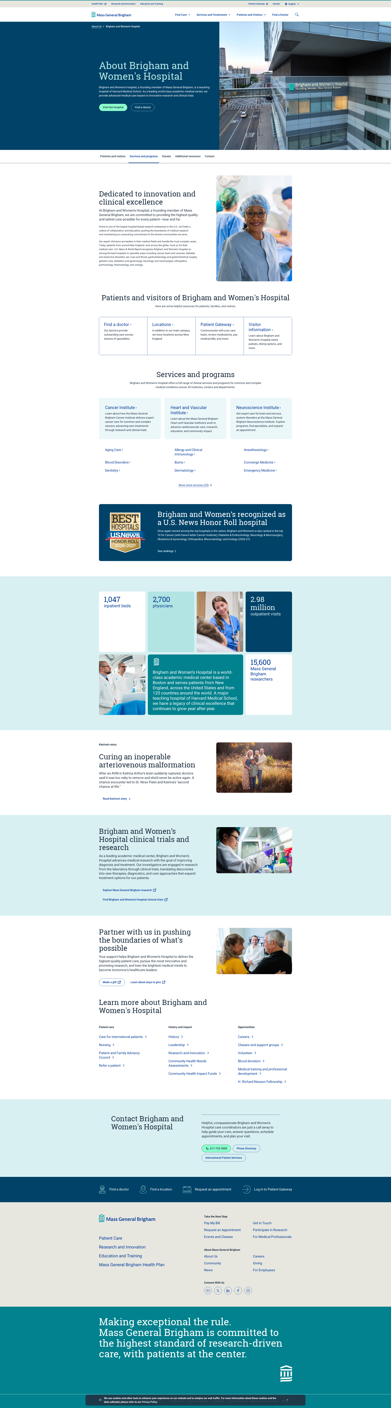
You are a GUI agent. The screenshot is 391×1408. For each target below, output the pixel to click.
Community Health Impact (192, 1074)
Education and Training (151, 4)
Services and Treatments (212, 14)
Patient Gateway (256, 4)
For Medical (272, 1237)
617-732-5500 (218, 1148)
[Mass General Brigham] (111, 14)
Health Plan (97, 4)
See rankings (166, 551)
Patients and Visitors (249, 14)
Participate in (270, 1230)
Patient (110, 1238)
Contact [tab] (209, 156)
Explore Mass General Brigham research (127, 890)
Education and (120, 1255)
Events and (218, 1237)
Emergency (259, 470)
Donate (276, 4)
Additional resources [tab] (188, 156)
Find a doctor (143, 107)
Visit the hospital (113, 107)
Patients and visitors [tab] (112, 156)
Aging (113, 450)
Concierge (258, 462)
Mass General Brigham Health (131, 1264)
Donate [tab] (166, 156)
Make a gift (110, 982)
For (264, 1270)
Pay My (212, 1223)
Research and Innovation (123, 4)
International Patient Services (223, 1157)
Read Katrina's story (115, 798)
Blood (117, 462)
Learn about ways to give (146, 982)
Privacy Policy (149, 1402)
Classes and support (258, 1045)
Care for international (121, 1037)
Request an (222, 1230)
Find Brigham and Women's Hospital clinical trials (133, 899)
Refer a (110, 1065)
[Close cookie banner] (287, 1400)
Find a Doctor (280, 14)
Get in (262, 1223)
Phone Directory (246, 1148)
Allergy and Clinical (188, 452)
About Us (97, 26)
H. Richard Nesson (260, 1082)
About (210, 1256)
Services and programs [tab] (144, 156)
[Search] (296, 14)
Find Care (181, 14)
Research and (186, 1053)
